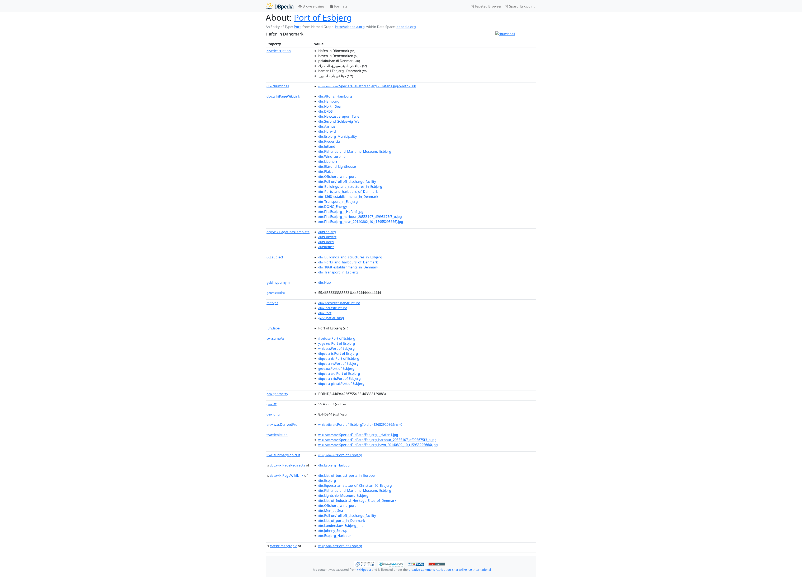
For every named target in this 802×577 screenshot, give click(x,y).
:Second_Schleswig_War (339, 121)
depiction (277, 434)
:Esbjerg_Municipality (337, 136)
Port (297, 26)
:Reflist (326, 247)
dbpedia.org (406, 26)
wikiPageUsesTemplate (288, 232)
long (273, 414)
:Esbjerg (327, 232)
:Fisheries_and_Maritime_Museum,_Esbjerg (354, 151)
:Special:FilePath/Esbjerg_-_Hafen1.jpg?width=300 (367, 86)
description (278, 50)
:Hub (324, 282)
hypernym (278, 282)
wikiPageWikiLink (283, 96)
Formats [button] (340, 6)
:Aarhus (326, 126)
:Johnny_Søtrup (332, 530)
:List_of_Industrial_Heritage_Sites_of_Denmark (357, 500)
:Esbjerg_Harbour (334, 465)
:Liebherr (328, 161)
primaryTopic (283, 546)
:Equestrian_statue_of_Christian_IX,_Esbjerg (355, 485)
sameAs (275, 338)
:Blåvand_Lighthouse (337, 166)
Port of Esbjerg (323, 17)
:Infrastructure (332, 308)
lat (271, 404)
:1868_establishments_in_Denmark (348, 196)
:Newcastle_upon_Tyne (338, 116)
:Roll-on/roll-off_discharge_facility (347, 181)
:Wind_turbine (331, 156)
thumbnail (277, 86)
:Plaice (325, 171)
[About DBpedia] (279, 6)
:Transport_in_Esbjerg (338, 201)
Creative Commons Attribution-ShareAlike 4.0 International (450, 570)
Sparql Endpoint (521, 6)
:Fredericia (329, 141)
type (272, 303)
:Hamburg (328, 101)
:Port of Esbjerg (336, 338)
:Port (324, 313)
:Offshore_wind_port (337, 176)
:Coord (326, 242)
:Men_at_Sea (330, 510)
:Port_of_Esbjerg (340, 455)
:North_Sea (329, 106)
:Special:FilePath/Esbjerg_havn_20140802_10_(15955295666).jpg (378, 444)
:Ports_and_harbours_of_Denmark (348, 191)
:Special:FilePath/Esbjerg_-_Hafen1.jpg (358, 434)
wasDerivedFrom (283, 424)
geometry (277, 393)
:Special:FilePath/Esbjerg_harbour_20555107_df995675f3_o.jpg (377, 439)
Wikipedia (364, 570)
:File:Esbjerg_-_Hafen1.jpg (340, 211)
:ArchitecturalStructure (339, 303)
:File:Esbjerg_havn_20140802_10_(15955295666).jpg (360, 221)
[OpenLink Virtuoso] (364, 563)
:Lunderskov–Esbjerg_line (340, 525)
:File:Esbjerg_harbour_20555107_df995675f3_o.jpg (360, 216)
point (275, 292)
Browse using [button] (313, 6)
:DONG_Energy (332, 206)
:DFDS (325, 111)
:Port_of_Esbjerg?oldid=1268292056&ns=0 (360, 424)
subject (274, 257)
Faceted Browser (488, 6)
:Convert (327, 237)
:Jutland (326, 146)
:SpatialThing (331, 318)
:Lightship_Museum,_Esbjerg (343, 495)
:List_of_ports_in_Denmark (341, 520)
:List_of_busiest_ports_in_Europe (346, 475)
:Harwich (327, 131)
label (273, 328)
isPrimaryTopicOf (283, 455)
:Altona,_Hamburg (335, 96)
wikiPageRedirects (287, 465)
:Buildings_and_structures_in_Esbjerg (350, 186)
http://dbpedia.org (350, 26)
